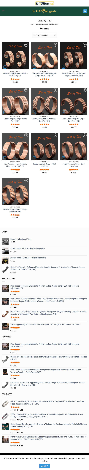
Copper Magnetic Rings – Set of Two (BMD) (44, 165)
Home (32, 24)
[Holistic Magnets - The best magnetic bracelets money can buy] (44, 11)
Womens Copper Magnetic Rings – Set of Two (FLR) (15, 75)
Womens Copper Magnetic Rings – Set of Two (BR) (15, 210)
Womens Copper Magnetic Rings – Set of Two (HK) (44, 120)
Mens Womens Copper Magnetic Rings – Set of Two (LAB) (73, 75)
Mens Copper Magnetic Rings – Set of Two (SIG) (74, 120)
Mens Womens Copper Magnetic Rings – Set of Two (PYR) (15, 165)
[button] (3, 11)
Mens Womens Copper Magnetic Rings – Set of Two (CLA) (44, 75)
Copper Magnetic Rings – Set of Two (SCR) (15, 120)
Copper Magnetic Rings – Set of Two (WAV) (73, 165)
